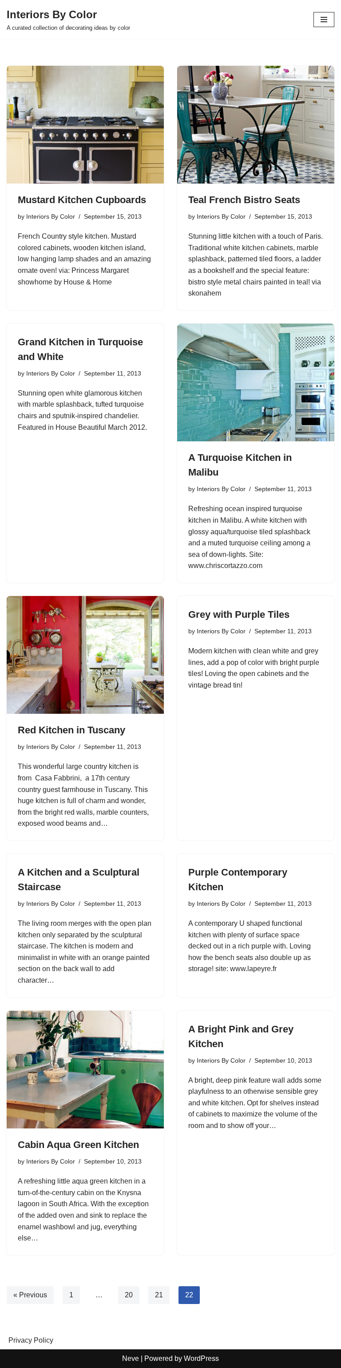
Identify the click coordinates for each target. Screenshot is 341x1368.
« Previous (30, 1295)
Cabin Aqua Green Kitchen (78, 1144)
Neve (130, 1358)
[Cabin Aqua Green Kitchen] (85, 1070)
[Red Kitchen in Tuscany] (85, 655)
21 (159, 1295)
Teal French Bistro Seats (244, 199)
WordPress (201, 1358)
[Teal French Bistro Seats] (255, 125)
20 (129, 1295)
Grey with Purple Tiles (238, 614)
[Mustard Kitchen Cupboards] (85, 125)
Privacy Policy (30, 1340)
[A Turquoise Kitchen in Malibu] (255, 383)
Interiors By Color (50, 216)
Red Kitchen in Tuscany (71, 730)
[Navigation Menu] (323, 19)
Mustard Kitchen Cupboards (82, 199)
